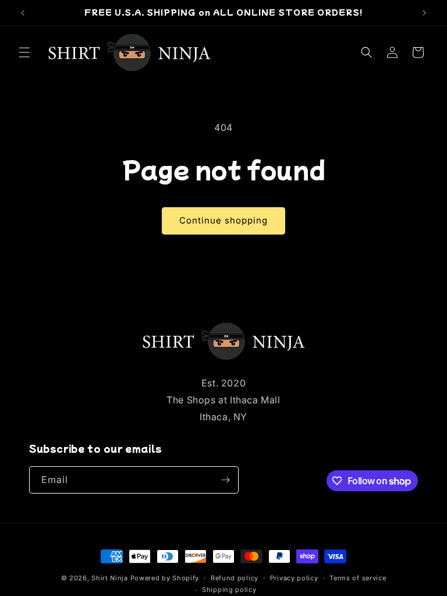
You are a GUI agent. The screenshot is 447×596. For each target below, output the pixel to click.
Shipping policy (229, 590)
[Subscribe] (225, 480)
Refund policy (234, 578)
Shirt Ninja (110, 578)
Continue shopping (223, 220)
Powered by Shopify (165, 578)
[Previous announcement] (23, 13)
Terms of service (357, 578)
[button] (24, 52)
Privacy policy (294, 578)
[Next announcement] (424, 13)
